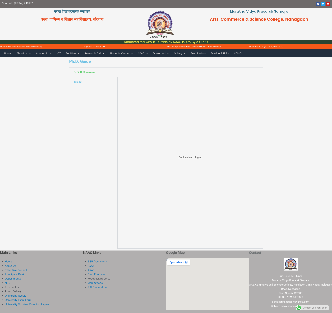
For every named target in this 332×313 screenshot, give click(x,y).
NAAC (141, 53)
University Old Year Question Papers (27, 304)
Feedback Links (220, 53)
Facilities (71, 53)
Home (8, 53)
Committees (95, 283)
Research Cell (93, 53)
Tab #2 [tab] (78, 82)
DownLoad (159, 53)
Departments (13, 278)
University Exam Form (18, 300)
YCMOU (238, 53)
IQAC (91, 265)
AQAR (91, 270)
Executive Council (16, 270)
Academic (42, 53)
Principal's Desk (14, 274)
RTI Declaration (97, 287)
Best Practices (96, 274)
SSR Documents (98, 261)
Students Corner (120, 53)
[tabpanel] (190, 158)
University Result (15, 295)
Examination (198, 53)
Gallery (178, 53)
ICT (59, 53)
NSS (7, 283)
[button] (23, 53)
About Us (22, 53)
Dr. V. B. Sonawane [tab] (84, 72)
